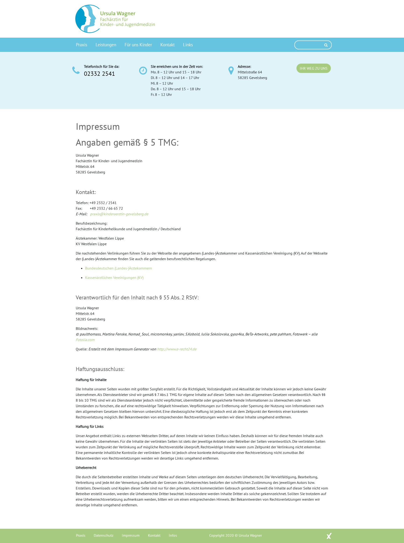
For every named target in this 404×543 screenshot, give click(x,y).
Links (188, 44)
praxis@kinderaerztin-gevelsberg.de (119, 214)
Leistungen (106, 44)
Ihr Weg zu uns (314, 68)
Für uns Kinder (138, 44)
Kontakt (167, 44)
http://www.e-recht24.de (176, 349)
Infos (173, 535)
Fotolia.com (85, 339)
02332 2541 (99, 73)
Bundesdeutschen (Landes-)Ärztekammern (118, 268)
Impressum (131, 535)
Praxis (81, 44)
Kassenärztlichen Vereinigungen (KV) (114, 277)
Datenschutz (103, 535)
